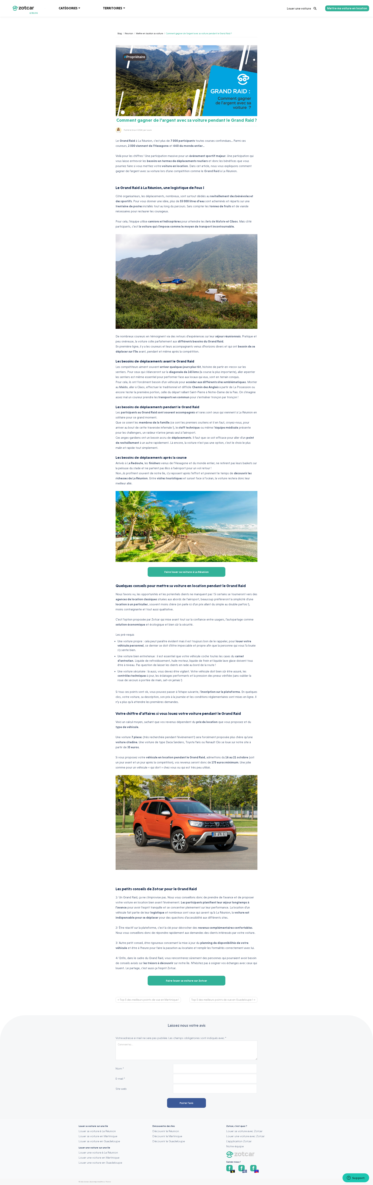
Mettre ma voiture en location (347, 8)
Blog (120, 33)
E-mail (120, 1078)
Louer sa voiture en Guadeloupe (99, 1141)
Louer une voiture (299, 8)
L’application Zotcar (239, 1141)
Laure (149, 130)
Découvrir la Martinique (167, 1136)
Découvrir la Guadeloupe (169, 1141)
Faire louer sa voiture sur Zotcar (186, 980)
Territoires (112, 8)
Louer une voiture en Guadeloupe (100, 1162)
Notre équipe (235, 1146)
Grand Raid (212, 171)
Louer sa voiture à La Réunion (97, 1131)
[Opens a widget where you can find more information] (355, 1178)
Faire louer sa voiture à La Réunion (186, 571)
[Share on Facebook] (255, 130)
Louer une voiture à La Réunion (98, 1152)
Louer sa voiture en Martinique (98, 1136)
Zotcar (86, 1182)
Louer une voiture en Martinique (99, 1157)
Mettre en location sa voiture (149, 33)
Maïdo (123, 387)
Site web (121, 1088)
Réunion (129, 33)
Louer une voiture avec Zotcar (245, 1136)
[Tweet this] (251, 130)
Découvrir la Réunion (166, 1131)
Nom (120, 1068)
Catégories (68, 8)
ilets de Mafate (215, 221)
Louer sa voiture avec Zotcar (244, 1131)
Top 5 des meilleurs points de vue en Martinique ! (149, 999)
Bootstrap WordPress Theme (100, 1182)
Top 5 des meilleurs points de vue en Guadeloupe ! (222, 999)
